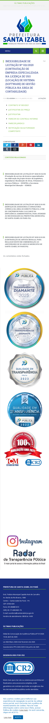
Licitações (42, 98)
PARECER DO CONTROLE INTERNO (23, 119)
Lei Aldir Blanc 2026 (24, 6)
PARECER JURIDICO (16, 123)
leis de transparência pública (14, 689)
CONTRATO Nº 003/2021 (18, 105)
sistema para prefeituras (34, 680)
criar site (18, 680)
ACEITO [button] (18, 717)
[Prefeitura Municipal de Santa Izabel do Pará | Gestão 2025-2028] (24, 29)
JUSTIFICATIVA (14, 114)
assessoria (20, 683)
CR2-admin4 (10, 98)
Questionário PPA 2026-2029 (13, 647)
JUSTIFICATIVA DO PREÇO (19, 110)
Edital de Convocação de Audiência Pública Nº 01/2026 (23, 634)
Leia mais (24, 710)
